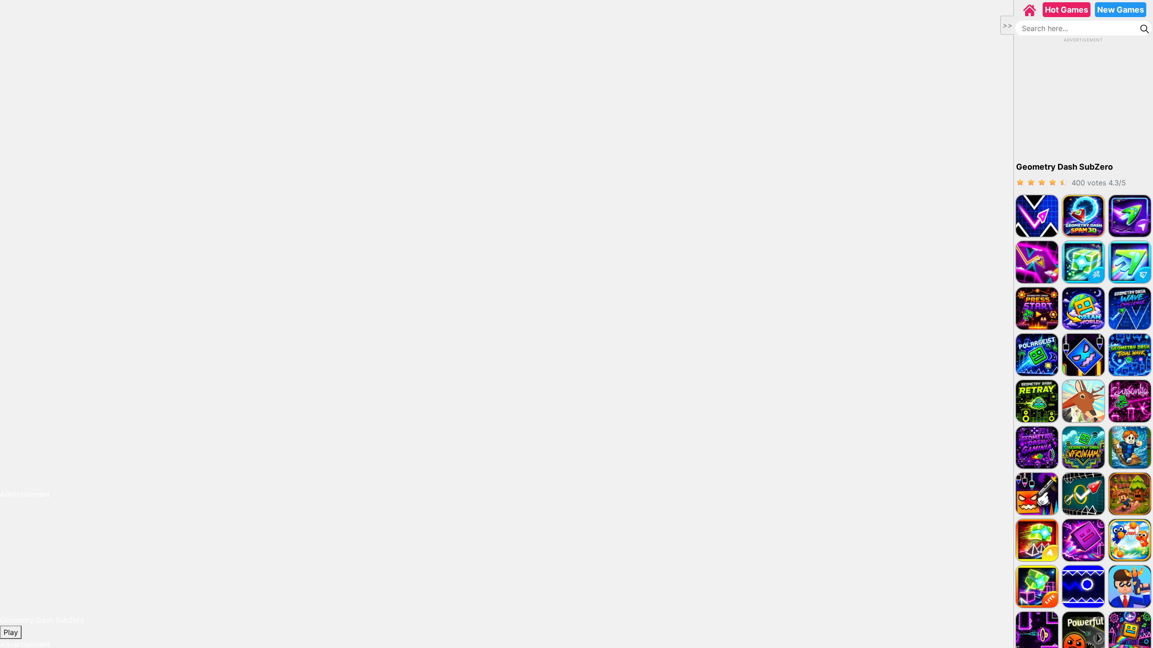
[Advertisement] (1083, 99)
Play (11, 632)
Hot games (1066, 9)
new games (1120, 9)
